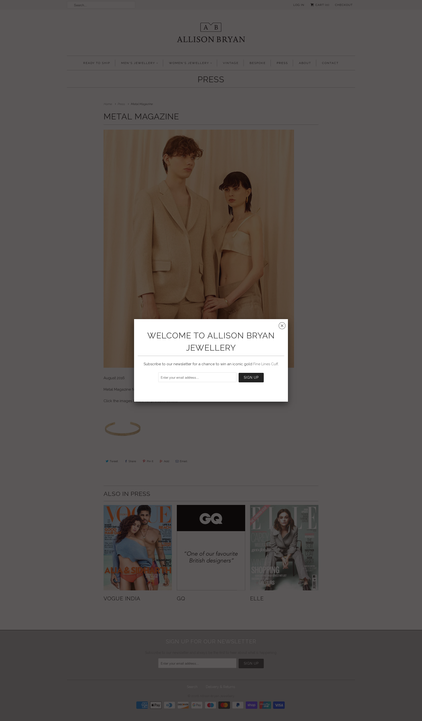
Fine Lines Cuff (265, 364)
